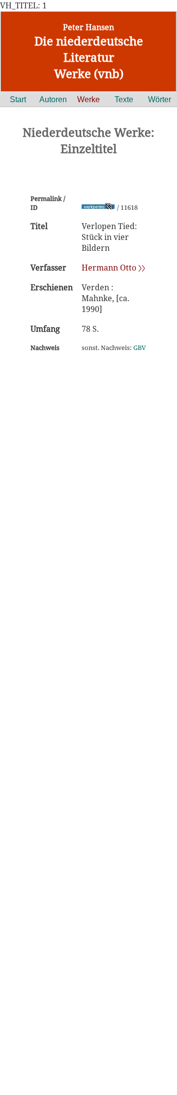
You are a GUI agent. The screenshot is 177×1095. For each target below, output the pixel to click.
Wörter (159, 99)
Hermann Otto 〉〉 (113, 267)
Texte (124, 99)
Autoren (53, 99)
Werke (88, 99)
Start (18, 99)
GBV (139, 347)
